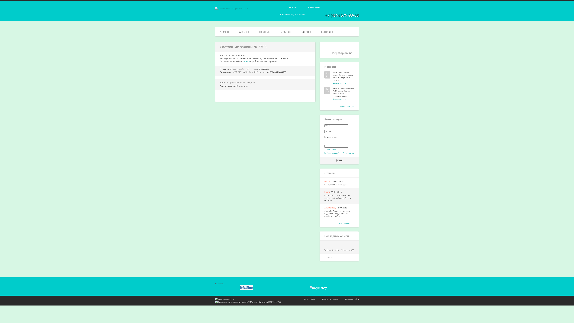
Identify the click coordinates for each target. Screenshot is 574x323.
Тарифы (306, 31)
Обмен (224, 31)
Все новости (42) (347, 106)
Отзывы (244, 31)
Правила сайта (352, 299)
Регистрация (348, 153)
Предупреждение (330, 299)
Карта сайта (309, 299)
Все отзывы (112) (346, 223)
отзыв (247, 61)
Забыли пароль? (331, 153)
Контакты (327, 31)
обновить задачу (332, 149)
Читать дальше (339, 83)
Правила (264, 31)
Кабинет (285, 31)
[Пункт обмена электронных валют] (231, 8)
